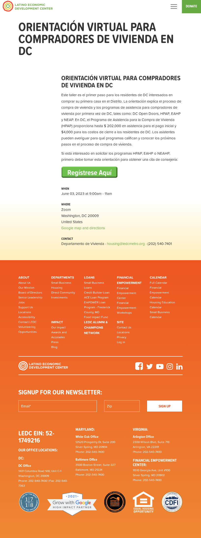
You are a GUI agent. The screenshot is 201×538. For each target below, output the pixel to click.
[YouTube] (159, 368)
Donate (191, 6)
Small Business (61, 283)
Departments (62, 277)
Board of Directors (30, 292)
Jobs (21, 302)
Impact (57, 322)
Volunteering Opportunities (27, 329)
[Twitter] (149, 368)
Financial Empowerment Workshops (126, 308)
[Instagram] (170, 368)
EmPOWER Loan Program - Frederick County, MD (97, 307)
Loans (89, 277)
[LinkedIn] (179, 368)
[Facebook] (139, 368)
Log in (121, 342)
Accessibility (26, 317)
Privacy (121, 337)
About (23, 277)
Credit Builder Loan (97, 292)
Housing (57, 287)
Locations (24, 312)
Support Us (25, 307)
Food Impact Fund (96, 317)
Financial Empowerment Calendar (159, 292)
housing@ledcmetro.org (126, 243)
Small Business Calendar (160, 314)
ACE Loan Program (96, 297)
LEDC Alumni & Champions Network (96, 327)
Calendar (158, 277)
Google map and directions (83, 228)
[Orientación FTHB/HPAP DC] (89, 173)
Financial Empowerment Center (126, 293)
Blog (54, 347)
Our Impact (58, 327)
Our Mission (26, 287)
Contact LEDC (27, 322)
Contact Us (124, 327)
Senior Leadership (30, 297)
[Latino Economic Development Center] (27, 6)
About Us (24, 283)
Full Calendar (158, 283)
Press (55, 342)
